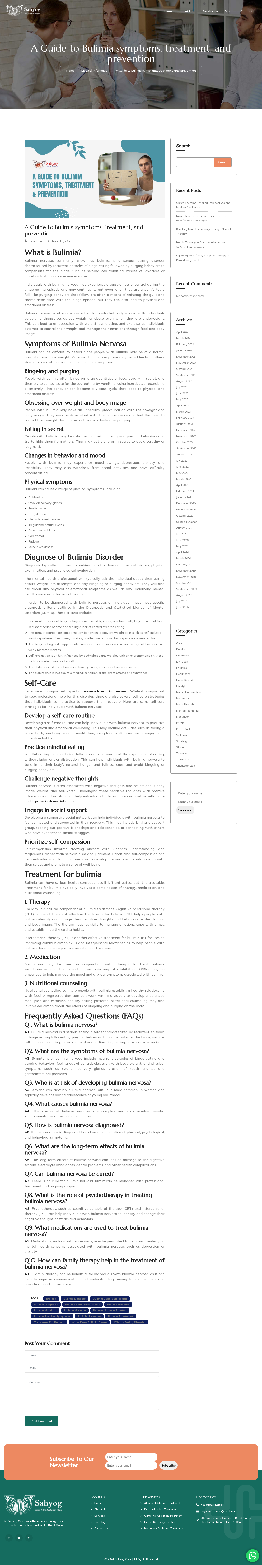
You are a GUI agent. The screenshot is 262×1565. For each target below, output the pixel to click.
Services (209, 11)
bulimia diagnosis (46, 1304)
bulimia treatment (120, 1316)
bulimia (51, 1298)
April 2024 (182, 332)
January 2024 (184, 350)
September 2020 (186, 521)
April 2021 (182, 485)
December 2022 (186, 430)
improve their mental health (53, 801)
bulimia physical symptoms (52, 1316)
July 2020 (181, 534)
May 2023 (182, 399)
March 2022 (183, 479)
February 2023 (185, 417)
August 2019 (184, 595)
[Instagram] (29, 1538)
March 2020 (183, 558)
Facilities (181, 667)
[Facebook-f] (9, 1538)
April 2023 (182, 405)
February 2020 (185, 564)
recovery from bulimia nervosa (105, 691)
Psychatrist (183, 729)
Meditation (183, 698)
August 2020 (184, 528)
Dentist (180, 649)
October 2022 (184, 442)
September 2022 (186, 448)
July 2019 (181, 601)
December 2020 (186, 503)
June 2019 (182, 607)
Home (168, 11)
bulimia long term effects (82, 1304)
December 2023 (186, 356)
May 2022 (182, 473)
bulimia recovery (89, 1316)
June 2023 (182, 393)
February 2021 (185, 491)
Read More (55, 1525)
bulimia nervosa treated (109, 1310)
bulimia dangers (74, 1298)
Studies (181, 747)
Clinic (179, 643)
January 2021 (184, 497)
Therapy (181, 753)
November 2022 (186, 436)
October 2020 (184, 515)
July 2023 (181, 387)
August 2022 (184, 454)
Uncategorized (185, 765)
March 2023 (183, 411)
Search (183, 146)
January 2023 (184, 424)
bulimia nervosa (75, 1310)
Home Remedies (186, 680)
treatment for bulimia (49, 1322)
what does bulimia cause (89, 1322)
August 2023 (184, 381)
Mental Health (185, 704)
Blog (228, 11)
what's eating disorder (130, 1322)
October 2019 (184, 583)
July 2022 (181, 460)
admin (37, 241)
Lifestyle (181, 686)
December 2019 (186, 570)
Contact (247, 11)
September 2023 (186, 375)
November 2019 (186, 576)
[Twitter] (19, 1538)
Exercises (182, 661)
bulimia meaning (118, 1304)
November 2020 (186, 509)
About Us (186, 11)
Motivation (182, 716)
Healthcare (183, 674)
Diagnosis (182, 655)
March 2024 (183, 338)
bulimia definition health (110, 1298)
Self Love (182, 735)
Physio (180, 722)
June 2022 (182, 466)
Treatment (182, 759)
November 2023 (186, 362)
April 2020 (182, 552)
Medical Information (95, 70)
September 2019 (186, 589)
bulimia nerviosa (45, 1310)
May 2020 (182, 546)
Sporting (181, 741)
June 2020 (182, 540)
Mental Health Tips (188, 710)
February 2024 (185, 344)
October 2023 (184, 369)
